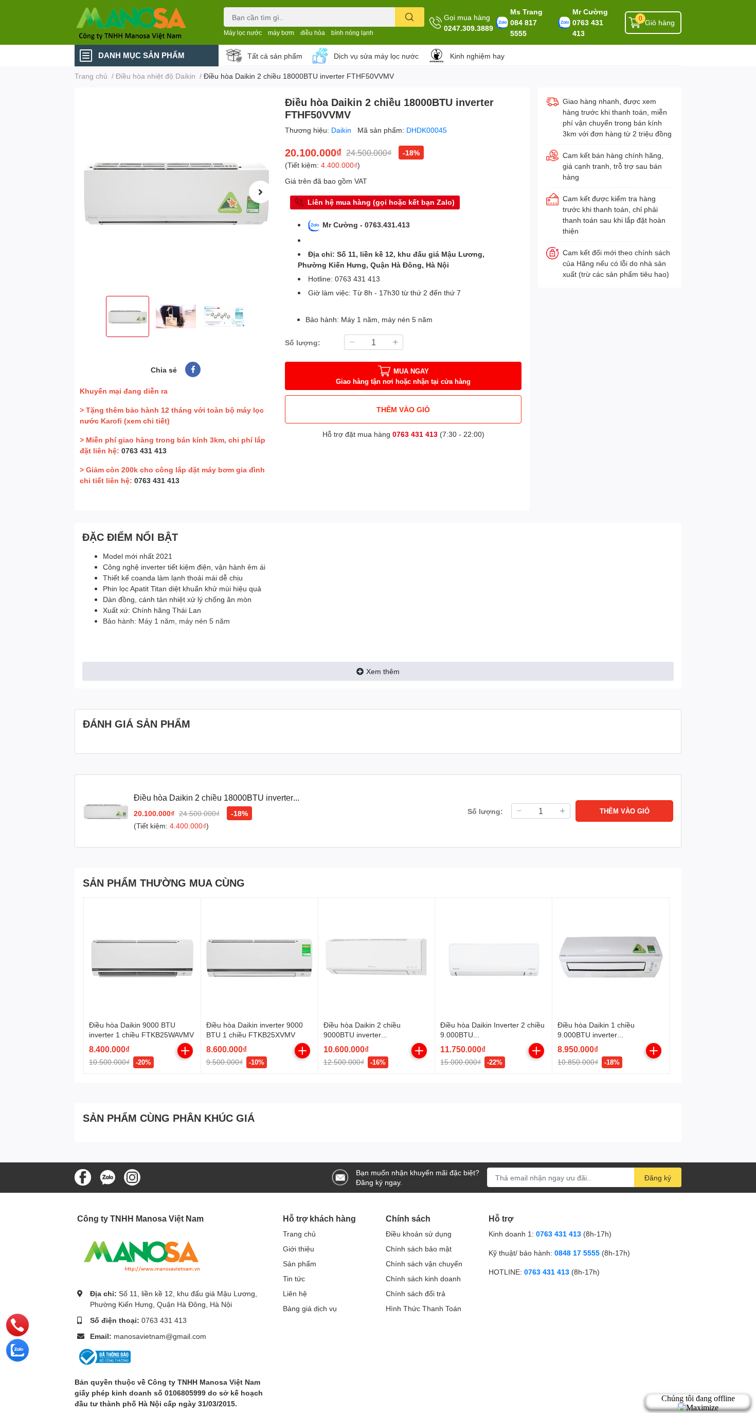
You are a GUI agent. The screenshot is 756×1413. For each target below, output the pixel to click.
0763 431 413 (587, 28)
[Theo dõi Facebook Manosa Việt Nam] (83, 1176)
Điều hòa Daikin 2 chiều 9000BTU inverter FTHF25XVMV (362, 1034)
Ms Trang (526, 11)
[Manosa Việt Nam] (138, 22)
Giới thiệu (298, 1248)
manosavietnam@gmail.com (160, 1336)
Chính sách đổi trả (415, 1293)
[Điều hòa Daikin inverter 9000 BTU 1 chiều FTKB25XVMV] (259, 956)
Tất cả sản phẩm (274, 55)
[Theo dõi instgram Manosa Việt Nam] (132, 1176)
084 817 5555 (523, 28)
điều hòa (312, 33)
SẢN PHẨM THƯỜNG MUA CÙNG (164, 882)
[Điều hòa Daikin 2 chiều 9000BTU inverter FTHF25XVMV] (376, 956)
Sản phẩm (299, 1263)
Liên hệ (295, 1293)
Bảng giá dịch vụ (310, 1308)
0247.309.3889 (468, 28)
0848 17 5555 (577, 1252)
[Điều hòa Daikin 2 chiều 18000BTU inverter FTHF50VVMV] (176, 192)
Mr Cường (590, 11)
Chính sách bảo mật (419, 1248)
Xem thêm (383, 671)
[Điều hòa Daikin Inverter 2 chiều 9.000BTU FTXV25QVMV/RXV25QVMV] (493, 956)
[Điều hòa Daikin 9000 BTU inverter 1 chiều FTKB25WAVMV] (142, 956)
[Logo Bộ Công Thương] (104, 1356)
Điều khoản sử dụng (419, 1233)
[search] (409, 17)
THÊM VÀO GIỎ (403, 409)
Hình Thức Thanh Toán (423, 1308)
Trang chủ (299, 1233)
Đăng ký (657, 1177)
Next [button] (260, 192)
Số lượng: (302, 342)
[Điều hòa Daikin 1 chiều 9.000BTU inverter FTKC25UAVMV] (610, 956)
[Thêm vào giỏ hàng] (185, 1050)
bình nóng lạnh (352, 33)
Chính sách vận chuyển (424, 1263)
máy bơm (281, 33)
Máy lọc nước (243, 33)
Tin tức (294, 1278)
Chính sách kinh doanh (423, 1278)
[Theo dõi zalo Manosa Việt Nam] (107, 1176)
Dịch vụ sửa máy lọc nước (376, 55)
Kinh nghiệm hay (477, 55)
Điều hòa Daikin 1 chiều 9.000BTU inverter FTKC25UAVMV (596, 1034)
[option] (176, 192)
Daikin (342, 130)
